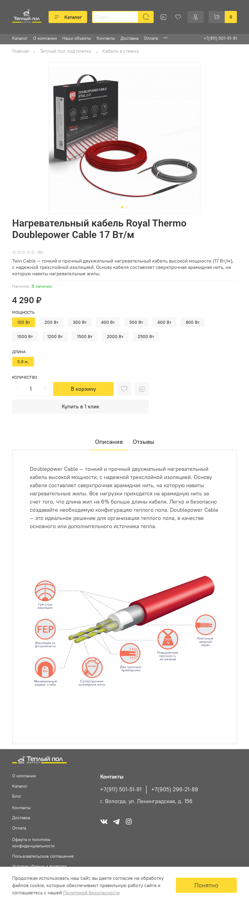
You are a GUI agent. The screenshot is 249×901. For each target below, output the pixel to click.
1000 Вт (25, 336)
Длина (19, 352)
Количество (24, 377)
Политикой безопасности (91, 892)
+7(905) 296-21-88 (174, 789)
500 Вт (136, 322)
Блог (17, 796)
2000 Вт (115, 336)
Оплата (151, 38)
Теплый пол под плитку (65, 51)
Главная (20, 51)
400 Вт (108, 322)
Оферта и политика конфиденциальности (33, 843)
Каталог (73, 17)
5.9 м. (23, 361)
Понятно (206, 885)
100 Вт (23, 322)
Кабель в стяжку (120, 51)
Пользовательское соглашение (43, 856)
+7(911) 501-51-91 (220, 38)
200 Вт (51, 322)
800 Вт (193, 322)
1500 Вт (84, 336)
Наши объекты (76, 38)
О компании (45, 38)
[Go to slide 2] (127, 207)
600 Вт (164, 322)
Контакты (106, 38)
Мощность (23, 312)
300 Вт (80, 322)
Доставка (129, 38)
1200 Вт (55, 336)
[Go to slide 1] (122, 207)
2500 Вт (146, 336)
